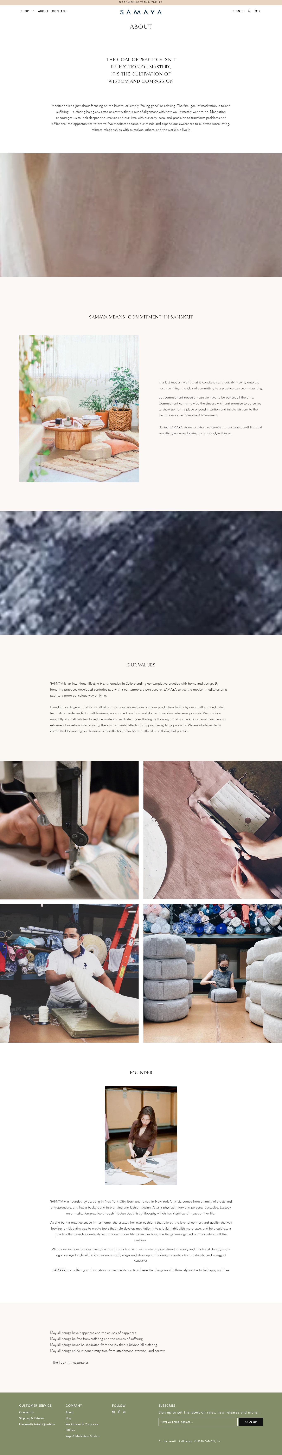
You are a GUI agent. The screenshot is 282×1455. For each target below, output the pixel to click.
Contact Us (26, 1412)
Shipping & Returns (31, 1418)
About (43, 11)
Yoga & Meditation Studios (83, 1436)
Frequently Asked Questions (37, 1424)
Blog (68, 1418)
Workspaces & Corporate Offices (82, 1427)
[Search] (249, 11)
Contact (59, 11)
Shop (26, 11)
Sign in (239, 11)
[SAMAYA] (141, 12)
